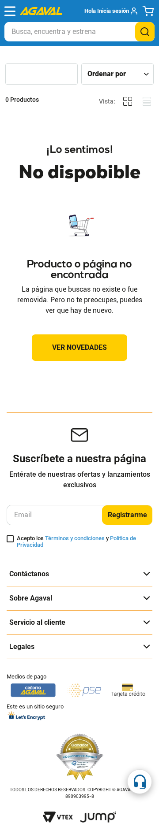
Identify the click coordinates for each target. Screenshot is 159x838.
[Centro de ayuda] (139, 781)
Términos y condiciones (75, 538)
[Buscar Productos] (144, 31)
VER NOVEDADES (79, 347)
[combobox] (79, 31)
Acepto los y (76, 541)
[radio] (128, 101)
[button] (110, 11)
